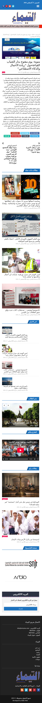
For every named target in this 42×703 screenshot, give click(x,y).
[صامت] (35, 459)
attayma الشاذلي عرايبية (32, 72)
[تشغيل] (3, 459)
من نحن (37, 648)
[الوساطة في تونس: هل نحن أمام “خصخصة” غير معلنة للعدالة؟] (20, 485)
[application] (20, 450)
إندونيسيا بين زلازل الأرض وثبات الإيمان (25, 539)
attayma (36, 208)
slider (33, 34)
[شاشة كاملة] (38, 459)
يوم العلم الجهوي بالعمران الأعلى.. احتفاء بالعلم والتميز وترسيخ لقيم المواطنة (16, 337)
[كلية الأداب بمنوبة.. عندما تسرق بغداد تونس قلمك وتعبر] (20, 415)
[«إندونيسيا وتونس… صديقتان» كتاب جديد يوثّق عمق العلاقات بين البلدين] (21, 296)
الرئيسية (38, 34)
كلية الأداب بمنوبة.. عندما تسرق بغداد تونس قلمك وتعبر (21, 424)
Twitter (24, 133)
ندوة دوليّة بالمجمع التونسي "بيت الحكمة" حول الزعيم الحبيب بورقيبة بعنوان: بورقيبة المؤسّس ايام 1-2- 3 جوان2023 (10, 154)
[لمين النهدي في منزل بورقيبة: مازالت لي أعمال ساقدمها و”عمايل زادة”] (21, 260)
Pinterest (15, 136)
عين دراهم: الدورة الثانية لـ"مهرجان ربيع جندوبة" (33, 149)
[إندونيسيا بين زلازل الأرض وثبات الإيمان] (20, 522)
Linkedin (34, 136)
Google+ (14, 133)
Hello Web (24, 700)
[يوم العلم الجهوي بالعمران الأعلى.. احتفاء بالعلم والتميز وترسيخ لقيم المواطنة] (21, 225)
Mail (6, 136)
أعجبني (4, 499)
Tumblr (25, 136)
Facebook (34, 133)
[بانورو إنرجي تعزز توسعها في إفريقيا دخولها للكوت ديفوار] (7, 381)
